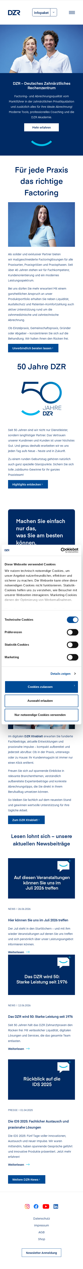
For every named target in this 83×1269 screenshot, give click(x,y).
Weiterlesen (16, 952)
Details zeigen (61, 673)
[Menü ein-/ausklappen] (72, 12)
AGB (41, 1232)
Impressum (41, 1225)
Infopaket (41, 12)
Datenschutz (41, 1218)
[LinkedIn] (55, 1206)
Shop (41, 1239)
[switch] (72, 632)
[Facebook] (36, 1206)
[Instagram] (27, 1206)
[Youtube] (46, 1206)
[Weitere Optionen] (53, 12)
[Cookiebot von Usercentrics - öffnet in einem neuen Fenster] (60, 550)
